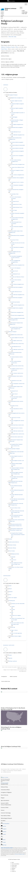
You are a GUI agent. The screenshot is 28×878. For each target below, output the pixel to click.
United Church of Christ (15, 417)
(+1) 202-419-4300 (4, 783)
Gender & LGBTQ (4, 803)
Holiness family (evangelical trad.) (18, 265)
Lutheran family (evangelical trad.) (18, 164)
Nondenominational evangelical (17, 142)
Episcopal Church (14, 391)
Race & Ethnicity (4, 795)
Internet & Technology (6, 813)
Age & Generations (5, 800)
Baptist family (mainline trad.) (17, 334)
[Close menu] (21, 8)
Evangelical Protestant (13, 94)
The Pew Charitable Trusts (19, 854)
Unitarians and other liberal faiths (18, 603)
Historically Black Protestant (14, 448)
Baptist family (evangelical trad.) (18, 97)
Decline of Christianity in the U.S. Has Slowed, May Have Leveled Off (13, 708)
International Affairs (5, 789)
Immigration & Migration (6, 792)
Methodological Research (6, 818)
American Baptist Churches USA (17, 337)
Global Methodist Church (16, 131)
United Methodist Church (16, 346)
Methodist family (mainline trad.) (18, 343)
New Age (13, 627)
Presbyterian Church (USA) (16, 380)
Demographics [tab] (4, 676)
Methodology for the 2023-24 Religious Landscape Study (11, 728)
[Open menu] (26, 4)
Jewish (10, 585)
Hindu (10, 594)
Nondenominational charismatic (17, 148)
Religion (2, 797)
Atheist (10, 655)
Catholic (10, 539)
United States (4, 49)
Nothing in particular (13, 661)
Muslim (10, 588)
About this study (12, 36)
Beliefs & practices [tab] (13, 676)
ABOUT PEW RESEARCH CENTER (7, 847)
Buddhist (10, 591)
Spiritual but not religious (16, 615)
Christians (5, 84)
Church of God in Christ (15, 507)
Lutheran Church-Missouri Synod (17, 167)
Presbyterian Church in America (17, 182)
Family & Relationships (6, 804)
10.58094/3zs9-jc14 (7, 772)
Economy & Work (4, 807)
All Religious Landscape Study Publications (12, 764)
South (12, 47)
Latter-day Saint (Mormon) (14, 542)
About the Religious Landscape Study (11, 746)
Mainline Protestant (12, 331)
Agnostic (10, 658)
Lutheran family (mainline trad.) (18, 365)
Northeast (8, 47)
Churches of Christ (14, 239)
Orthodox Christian (12, 545)
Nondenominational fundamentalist (18, 145)
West (17, 47)
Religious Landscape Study (10, 9)
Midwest (3, 47)
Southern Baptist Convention (16, 100)
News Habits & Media (5, 815)
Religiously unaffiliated (8, 645)
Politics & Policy (4, 787)
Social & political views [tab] (5, 681)
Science (2, 810)
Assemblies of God (14, 194)
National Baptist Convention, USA (17, 460)
